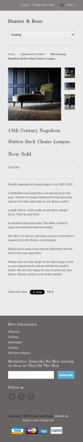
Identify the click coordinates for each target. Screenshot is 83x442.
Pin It (50, 292)
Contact (13, 347)
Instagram (31, 396)
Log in (25, 5)
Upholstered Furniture (32, 54)
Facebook (21, 396)
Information (15, 342)
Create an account (43, 5)
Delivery (13, 337)
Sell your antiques (19, 353)
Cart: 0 (70, 5)
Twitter (11, 396)
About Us (14, 331)
